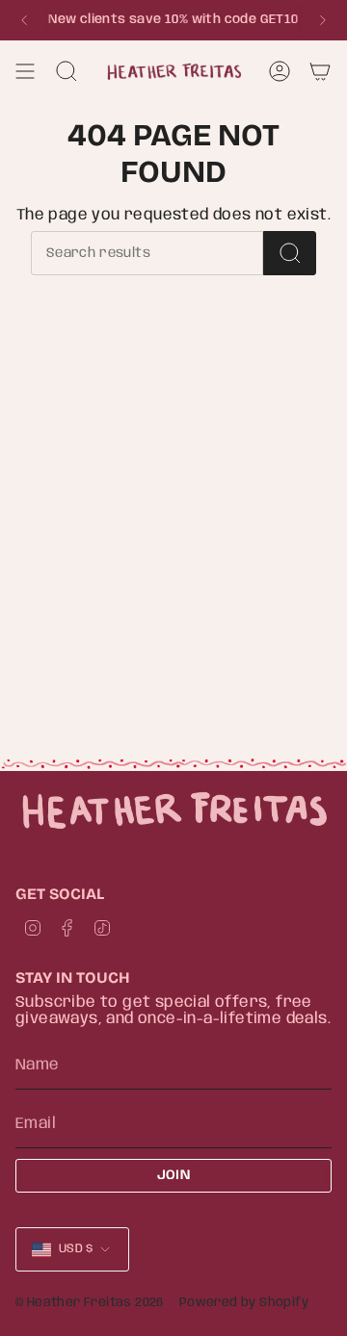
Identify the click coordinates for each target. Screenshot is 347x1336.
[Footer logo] (173, 810)
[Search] (289, 253)
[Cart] (320, 71)
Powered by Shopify (243, 1303)
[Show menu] (25, 71)
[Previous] (24, 20)
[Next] (323, 20)
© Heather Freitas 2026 (89, 1303)
